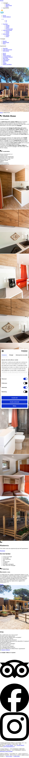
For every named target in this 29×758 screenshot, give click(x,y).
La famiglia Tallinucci (8, 57)
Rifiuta (14, 406)
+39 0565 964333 (20, 745)
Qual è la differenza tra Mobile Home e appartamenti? (13, 648)
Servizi (4, 15)
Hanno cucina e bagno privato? (8, 636)
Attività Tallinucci (7, 16)
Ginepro (7, 31)
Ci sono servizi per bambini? (7, 646)
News (4, 62)
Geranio (7, 32)
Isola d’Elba (5, 58)
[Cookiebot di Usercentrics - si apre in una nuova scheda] (21, 351)
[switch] (25, 383)
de (6, 21)
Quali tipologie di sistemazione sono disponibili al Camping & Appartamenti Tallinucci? (14, 642)
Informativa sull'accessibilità (6, 751)
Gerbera (7, 27)
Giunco (7, 36)
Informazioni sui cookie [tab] (21, 355)
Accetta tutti (15, 397)
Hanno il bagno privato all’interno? (9, 639)
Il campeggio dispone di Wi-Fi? (8, 647)
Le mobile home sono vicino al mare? (9, 634)
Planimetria (2, 550)
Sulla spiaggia (6, 34)
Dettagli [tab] (11, 355)
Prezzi (7, 6)
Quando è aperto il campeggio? (8, 643)
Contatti (4, 63)
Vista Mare (5, 24)
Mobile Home (9, 5)
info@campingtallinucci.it (9, 746)
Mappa (4, 54)
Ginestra (7, 25)
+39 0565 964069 (9, 745)
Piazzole (7, 4)
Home (1, 112)
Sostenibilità (5, 60)
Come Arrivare (6, 59)
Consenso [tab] (4, 355)
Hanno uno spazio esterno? (7, 638)
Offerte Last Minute (7, 64)
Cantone (7, 35)
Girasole (7, 26)
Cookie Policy (16, 756)
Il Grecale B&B (9, 29)
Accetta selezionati (14, 401)
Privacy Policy (9, 756)
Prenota (1, 0)
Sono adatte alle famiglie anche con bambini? (11, 637)
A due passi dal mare (7, 30)
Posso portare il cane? (6, 644)
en (6, 20)
